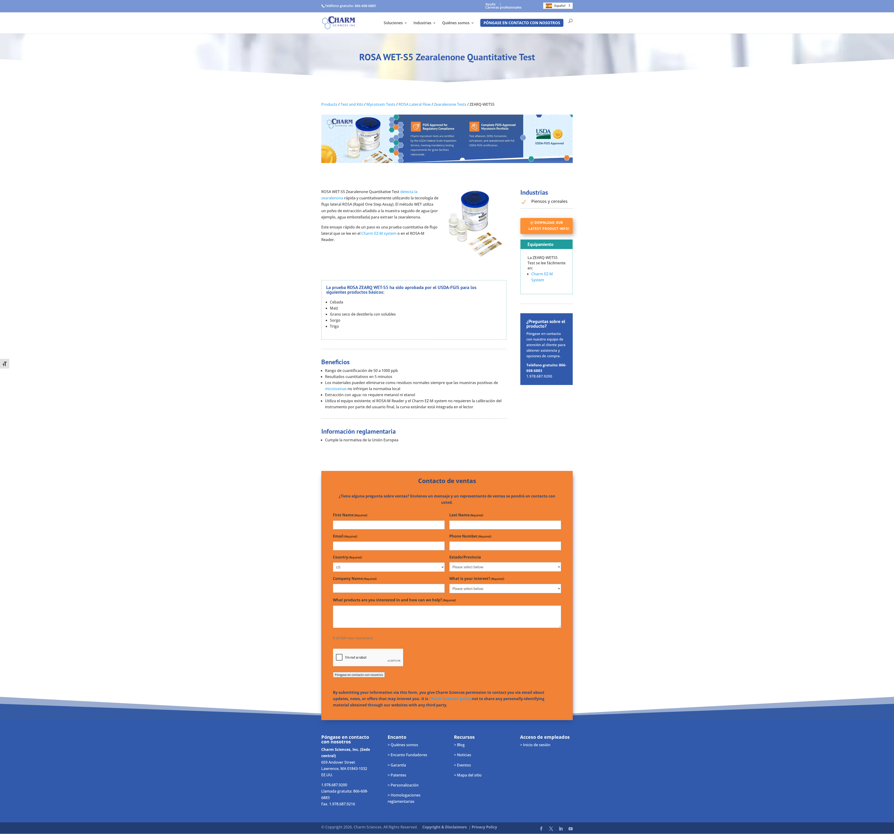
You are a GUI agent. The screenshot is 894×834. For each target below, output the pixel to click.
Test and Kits (352, 104)
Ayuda (490, 4)
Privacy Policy (484, 827)
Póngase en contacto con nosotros (522, 22)
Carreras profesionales (503, 7)
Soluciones (393, 23)
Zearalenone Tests (450, 104)
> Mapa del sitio (468, 775)
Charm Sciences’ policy (450, 698)
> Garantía (397, 765)
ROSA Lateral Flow (415, 104)
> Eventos (462, 765)
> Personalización (403, 785)
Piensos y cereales (549, 201)
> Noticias (462, 754)
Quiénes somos (456, 23)
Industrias (422, 23)
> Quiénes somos (403, 744)
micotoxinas (336, 388)
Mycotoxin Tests (380, 104)
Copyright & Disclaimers (444, 827)
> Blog (459, 744)
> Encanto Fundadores (407, 754)
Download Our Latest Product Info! (548, 225)
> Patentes (397, 775)
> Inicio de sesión (535, 744)
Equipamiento (540, 244)
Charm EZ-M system (378, 233)
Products (329, 104)
